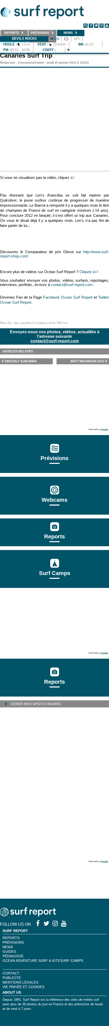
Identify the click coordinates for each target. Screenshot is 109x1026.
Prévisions (13, 942)
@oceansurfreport (31, 62)
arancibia (25, 323)
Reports (54, 536)
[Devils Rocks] (68, 50)
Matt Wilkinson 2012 (87, 361)
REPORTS (11, 938)
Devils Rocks (24, 38)
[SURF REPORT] (28, 915)
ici (72, 177)
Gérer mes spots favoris (35, 704)
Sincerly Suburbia (21, 361)
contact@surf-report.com (54, 341)
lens (16, 323)
